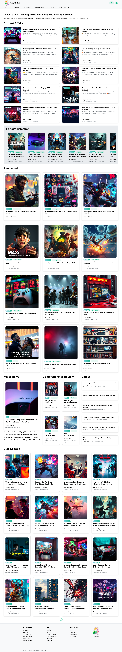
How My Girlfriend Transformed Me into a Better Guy (20, 364)
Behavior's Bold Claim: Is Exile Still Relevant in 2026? (16, 649)
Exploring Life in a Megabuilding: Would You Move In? (45, 608)
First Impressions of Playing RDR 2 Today (70, 434)
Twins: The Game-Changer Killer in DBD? (70, 401)
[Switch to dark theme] (116, 3)
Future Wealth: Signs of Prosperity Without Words (99, 395)
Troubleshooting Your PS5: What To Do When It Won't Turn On (21, 421)
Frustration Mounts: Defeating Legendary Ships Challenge (46, 649)
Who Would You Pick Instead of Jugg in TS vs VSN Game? (22, 440)
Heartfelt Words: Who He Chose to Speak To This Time (17, 524)
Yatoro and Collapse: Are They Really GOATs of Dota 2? (50, 434)
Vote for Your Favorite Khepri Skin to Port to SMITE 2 (55, 155)
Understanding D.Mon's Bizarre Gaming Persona (15, 607)
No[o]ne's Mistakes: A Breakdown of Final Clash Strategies (98, 212)
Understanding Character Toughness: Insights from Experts (74, 483)
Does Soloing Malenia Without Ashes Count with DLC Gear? (74, 608)
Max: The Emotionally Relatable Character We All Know (20, 262)
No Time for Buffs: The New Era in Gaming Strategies (46, 524)
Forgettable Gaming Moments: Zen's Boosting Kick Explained (99, 262)
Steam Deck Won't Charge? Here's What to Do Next (35, 155)
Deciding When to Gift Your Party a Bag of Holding (60, 263)
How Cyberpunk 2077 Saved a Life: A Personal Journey (16, 566)
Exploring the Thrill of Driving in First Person (102, 566)
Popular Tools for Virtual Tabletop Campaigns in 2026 (98, 313)
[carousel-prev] (8, 148)
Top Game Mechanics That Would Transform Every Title (60, 212)
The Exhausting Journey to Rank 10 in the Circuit (98, 417)
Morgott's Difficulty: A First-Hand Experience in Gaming (104, 524)
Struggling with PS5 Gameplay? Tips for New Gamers (44, 566)
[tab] (8, 7)
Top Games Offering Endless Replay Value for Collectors (97, 364)
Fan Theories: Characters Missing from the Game (103, 607)
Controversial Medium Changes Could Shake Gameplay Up (102, 483)
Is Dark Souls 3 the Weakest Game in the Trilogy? (96, 155)
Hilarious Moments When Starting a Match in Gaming (77, 155)
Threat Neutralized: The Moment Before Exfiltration (20, 434)
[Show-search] (111, 2)
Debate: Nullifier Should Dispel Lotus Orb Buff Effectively (44, 483)
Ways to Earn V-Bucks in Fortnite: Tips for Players (99, 427)
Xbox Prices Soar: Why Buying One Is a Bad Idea (20, 313)
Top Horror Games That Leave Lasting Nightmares (60, 364)
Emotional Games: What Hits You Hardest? (104, 649)
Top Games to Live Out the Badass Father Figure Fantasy (21, 212)
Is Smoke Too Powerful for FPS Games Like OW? (74, 524)
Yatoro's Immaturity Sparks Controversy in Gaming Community (16, 483)
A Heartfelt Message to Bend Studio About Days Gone (15, 155)
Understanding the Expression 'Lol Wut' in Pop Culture (21, 437)
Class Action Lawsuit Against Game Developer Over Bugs (75, 566)
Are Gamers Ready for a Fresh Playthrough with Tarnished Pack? (59, 313)
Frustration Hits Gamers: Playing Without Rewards (19, 432)
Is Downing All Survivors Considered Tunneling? (50, 401)
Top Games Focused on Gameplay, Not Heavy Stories (75, 649)
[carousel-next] (114, 148)
